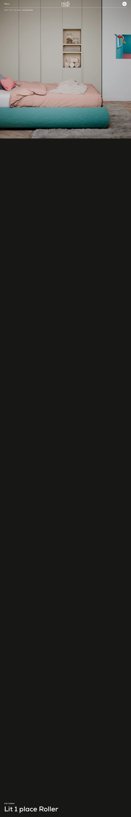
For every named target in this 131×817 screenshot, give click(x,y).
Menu (6, 4)
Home (6, 10)
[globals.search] (124, 4)
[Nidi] (65, 3)
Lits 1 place (17, 10)
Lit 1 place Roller (28, 10)
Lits (11, 10)
